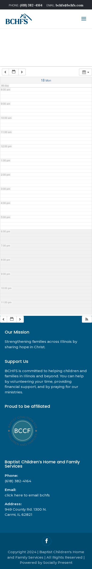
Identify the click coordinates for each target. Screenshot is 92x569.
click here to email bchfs (27, 495)
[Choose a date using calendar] (14, 72)
